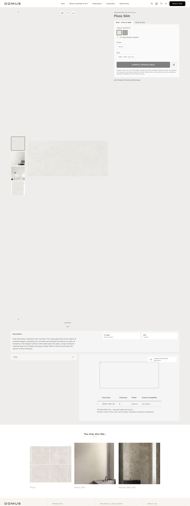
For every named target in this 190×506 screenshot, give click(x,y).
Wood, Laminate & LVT (78, 4)
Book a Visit (177, 4)
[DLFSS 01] (119, 32)
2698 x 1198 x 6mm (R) (126, 57)
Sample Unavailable (143, 65)
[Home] (12, 504)
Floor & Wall (140, 22)
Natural (121, 46)
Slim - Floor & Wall (123, 22)
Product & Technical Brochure (128, 80)
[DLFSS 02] (125, 32)
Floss (58, 346)
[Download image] (73, 13)
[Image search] (62, 13)
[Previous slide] (18, 12)
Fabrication (97, 4)
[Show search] (152, 3)
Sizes (15, 357)
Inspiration (110, 4)
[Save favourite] (68, 13)
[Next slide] (18, 319)
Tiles (63, 4)
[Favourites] (161, 3)
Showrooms (124, 4)
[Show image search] (156, 3)
